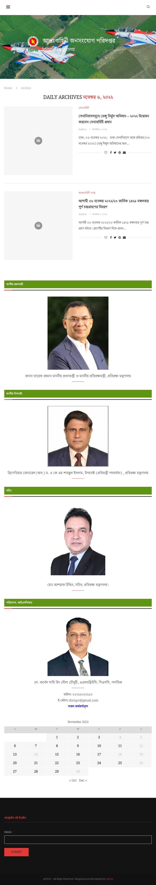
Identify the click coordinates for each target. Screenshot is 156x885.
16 (78, 754)
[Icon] (38, 140)
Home (8, 88)
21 (36, 763)
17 (99, 754)
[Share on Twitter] (115, 153)
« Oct (73, 780)
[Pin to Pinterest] (119, 153)
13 (15, 754)
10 (99, 746)
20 (15, 763)
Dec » (83, 780)
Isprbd (109, 879)
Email (9, 832)
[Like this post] (105, 153)
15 (57, 754)
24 (99, 763)
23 (78, 763)
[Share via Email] (124, 153)
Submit (16, 852)
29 (57, 771)
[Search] (148, 6)
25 (120, 763)
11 (120, 746)
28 (36, 771)
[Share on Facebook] (111, 153)
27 (15, 771)
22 (57, 763)
